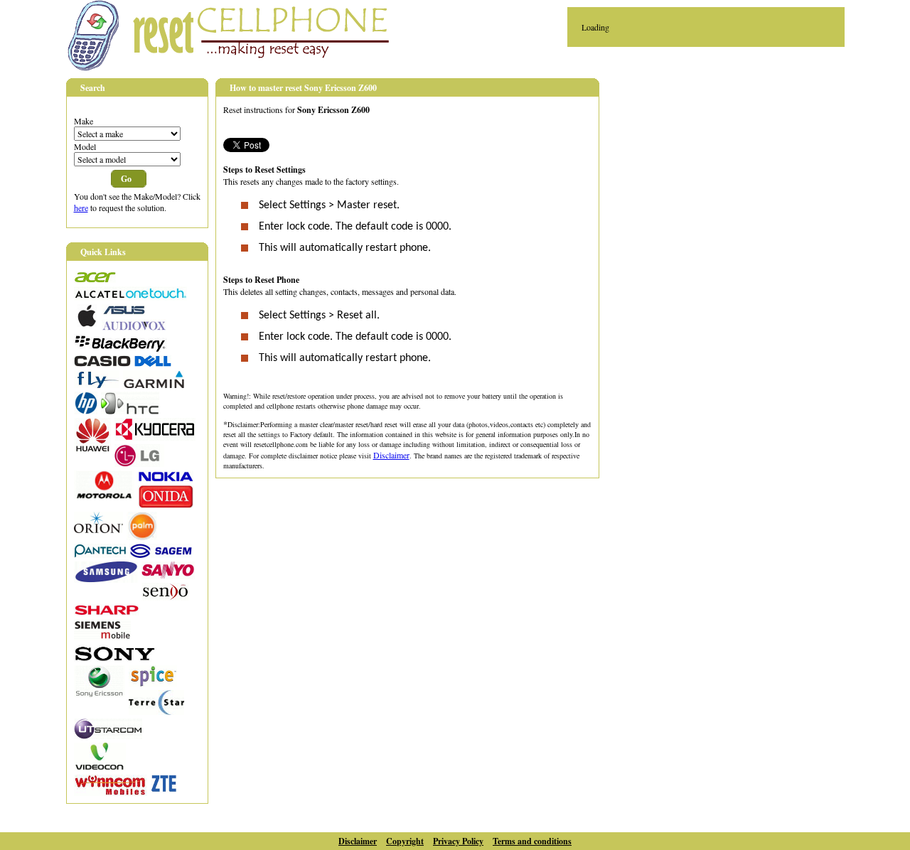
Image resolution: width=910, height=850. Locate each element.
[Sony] (115, 658)
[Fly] (96, 384)
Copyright (405, 841)
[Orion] (98, 529)
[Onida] (165, 504)
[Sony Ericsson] (99, 693)
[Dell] (152, 363)
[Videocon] (100, 767)
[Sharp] (106, 612)
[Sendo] (165, 597)
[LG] (139, 463)
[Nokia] (165, 478)
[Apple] (86, 323)
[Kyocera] (155, 437)
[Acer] (95, 279)
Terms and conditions (532, 841)
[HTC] (130, 410)
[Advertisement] (734, 178)
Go (126, 179)
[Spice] (153, 683)
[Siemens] (102, 636)
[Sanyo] (168, 575)
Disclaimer (391, 455)
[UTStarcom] (108, 735)
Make (83, 121)
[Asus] (124, 312)
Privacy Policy (458, 841)
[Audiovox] (134, 327)
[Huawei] (92, 448)
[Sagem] (160, 554)
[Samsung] (106, 579)
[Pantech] (100, 554)
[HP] (85, 410)
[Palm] (142, 536)
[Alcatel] (130, 297)
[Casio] (102, 363)
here (81, 207)
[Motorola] (104, 495)
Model (85, 146)
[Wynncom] (110, 792)
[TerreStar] (156, 711)
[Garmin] (153, 384)
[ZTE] (164, 789)
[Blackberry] (120, 348)
